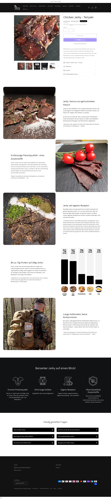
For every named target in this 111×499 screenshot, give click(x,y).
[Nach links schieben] (15, 66)
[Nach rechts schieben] (58, 66)
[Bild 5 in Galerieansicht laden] (52, 66)
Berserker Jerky (20, 488)
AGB (51, 488)
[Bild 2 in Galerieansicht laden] (28, 66)
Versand (71, 24)
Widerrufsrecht (17, 470)
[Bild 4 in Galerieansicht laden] (44, 66)
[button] (89, 7)
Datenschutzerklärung (44, 488)
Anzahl (64, 27)
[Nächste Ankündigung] (96, 1)
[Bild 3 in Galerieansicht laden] (36, 66)
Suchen (15, 465)
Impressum (58, 465)
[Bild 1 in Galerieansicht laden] (21, 66)
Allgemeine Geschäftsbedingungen (22, 467)
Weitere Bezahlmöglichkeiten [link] (80, 43)
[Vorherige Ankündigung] (14, 1)
